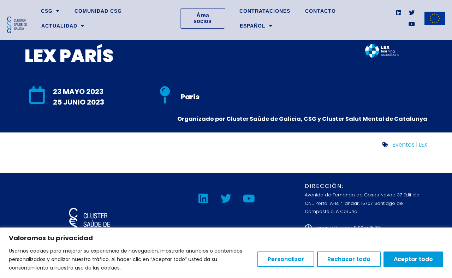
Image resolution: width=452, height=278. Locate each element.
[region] (226, 252)
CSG (47, 11)
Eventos (404, 145)
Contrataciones (264, 11)
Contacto (320, 11)
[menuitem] (256, 25)
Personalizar (286, 259)
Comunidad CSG (98, 11)
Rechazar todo (348, 259)
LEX (423, 145)
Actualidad (59, 26)
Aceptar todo (413, 259)
